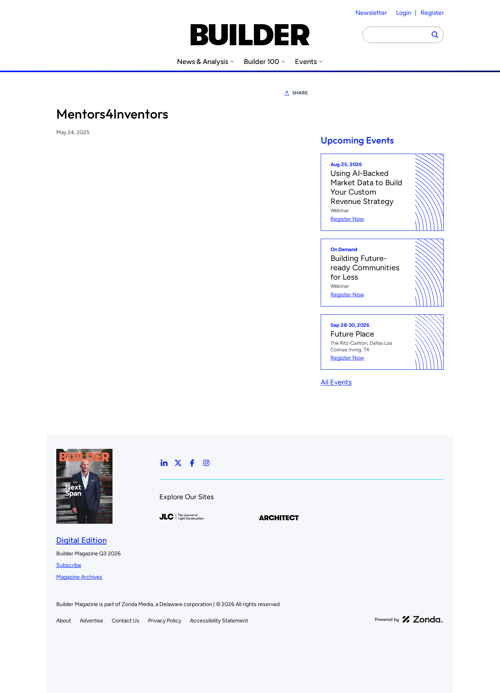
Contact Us (125, 620)
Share (300, 93)
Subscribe (68, 565)
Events (306, 62)
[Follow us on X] (178, 463)
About (63, 620)
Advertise (91, 620)
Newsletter (371, 12)
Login (403, 12)
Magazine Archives (79, 577)
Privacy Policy (164, 620)
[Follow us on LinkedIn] (164, 463)
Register (432, 12)
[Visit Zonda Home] (409, 619)
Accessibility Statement (219, 620)
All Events (336, 382)
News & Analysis (202, 62)
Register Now (347, 219)
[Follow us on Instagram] (206, 463)
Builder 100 (261, 62)
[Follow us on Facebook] (192, 463)
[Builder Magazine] (250, 34)
